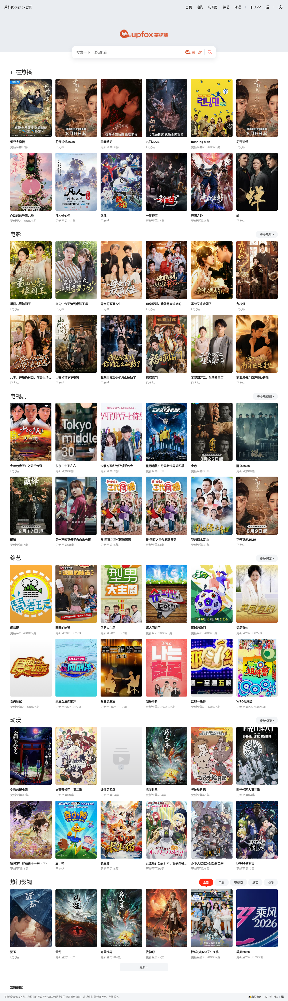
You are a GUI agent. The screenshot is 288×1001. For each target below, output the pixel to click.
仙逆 (58, 952)
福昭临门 (152, 377)
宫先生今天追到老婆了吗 (71, 304)
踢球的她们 (198, 627)
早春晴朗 (106, 141)
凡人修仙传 (62, 215)
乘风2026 (243, 952)
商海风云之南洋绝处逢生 (252, 377)
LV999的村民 (245, 863)
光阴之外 (197, 215)
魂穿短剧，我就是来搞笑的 (163, 304)
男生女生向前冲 (65, 701)
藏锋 (13, 539)
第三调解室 (108, 701)
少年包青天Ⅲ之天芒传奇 (26, 466)
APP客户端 (271, 996)
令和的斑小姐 (19, 789)
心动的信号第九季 (22, 215)
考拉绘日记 (198, 789)
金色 (194, 466)
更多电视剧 (264, 396)
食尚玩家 (16, 701)
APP (257, 7)
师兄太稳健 (17, 141)
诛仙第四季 (108, 789)
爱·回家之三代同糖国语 (116, 539)
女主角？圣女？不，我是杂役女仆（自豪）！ (166, 863)
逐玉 (13, 952)
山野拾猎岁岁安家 (67, 377)
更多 (142, 967)
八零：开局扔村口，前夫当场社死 (31, 377)
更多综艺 (266, 558)
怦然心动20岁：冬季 (205, 952)
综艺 (226, 7)
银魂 (103, 215)
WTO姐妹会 (244, 701)
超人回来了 (153, 627)
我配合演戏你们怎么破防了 (118, 377)
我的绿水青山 (200, 539)
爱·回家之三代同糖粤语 (161, 539)
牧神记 (150, 952)
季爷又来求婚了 (201, 304)
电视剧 (213, 7)
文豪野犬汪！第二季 (68, 789)
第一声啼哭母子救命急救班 (73, 539)
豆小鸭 (59, 863)
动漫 (237, 7)
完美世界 (152, 789)
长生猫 (105, 863)
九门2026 (153, 141)
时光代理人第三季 (248, 789)
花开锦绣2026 (65, 141)
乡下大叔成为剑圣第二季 (207, 863)
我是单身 (152, 701)
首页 (188, 7)
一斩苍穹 (152, 215)
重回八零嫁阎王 (20, 304)
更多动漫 (266, 720)
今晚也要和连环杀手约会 (117, 466)
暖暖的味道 (62, 627)
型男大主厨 (108, 627)
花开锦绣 (242, 141)
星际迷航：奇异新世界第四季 (165, 466)
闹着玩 (14, 627)
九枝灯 (240, 304)
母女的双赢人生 (111, 304)
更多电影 (266, 234)
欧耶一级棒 (198, 701)
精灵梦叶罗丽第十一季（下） (29, 863)
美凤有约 (242, 627)
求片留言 (256, 996)
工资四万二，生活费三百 (207, 377)
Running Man (200, 141)
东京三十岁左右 (65, 466)
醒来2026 (243, 466)
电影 (200, 7)
